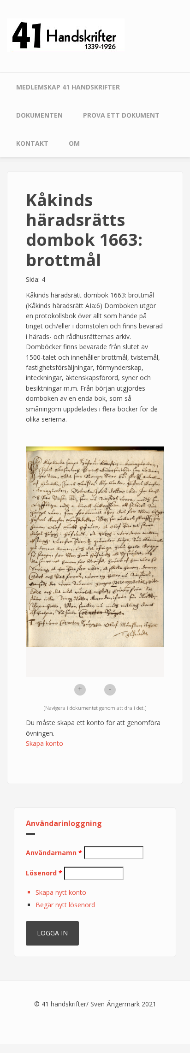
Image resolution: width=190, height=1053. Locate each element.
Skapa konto (44, 743)
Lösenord (44, 873)
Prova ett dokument (121, 115)
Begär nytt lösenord (65, 904)
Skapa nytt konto (61, 892)
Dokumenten (39, 115)
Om (74, 143)
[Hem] (66, 34)
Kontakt (32, 143)
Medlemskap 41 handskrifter (68, 87)
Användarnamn (54, 852)
